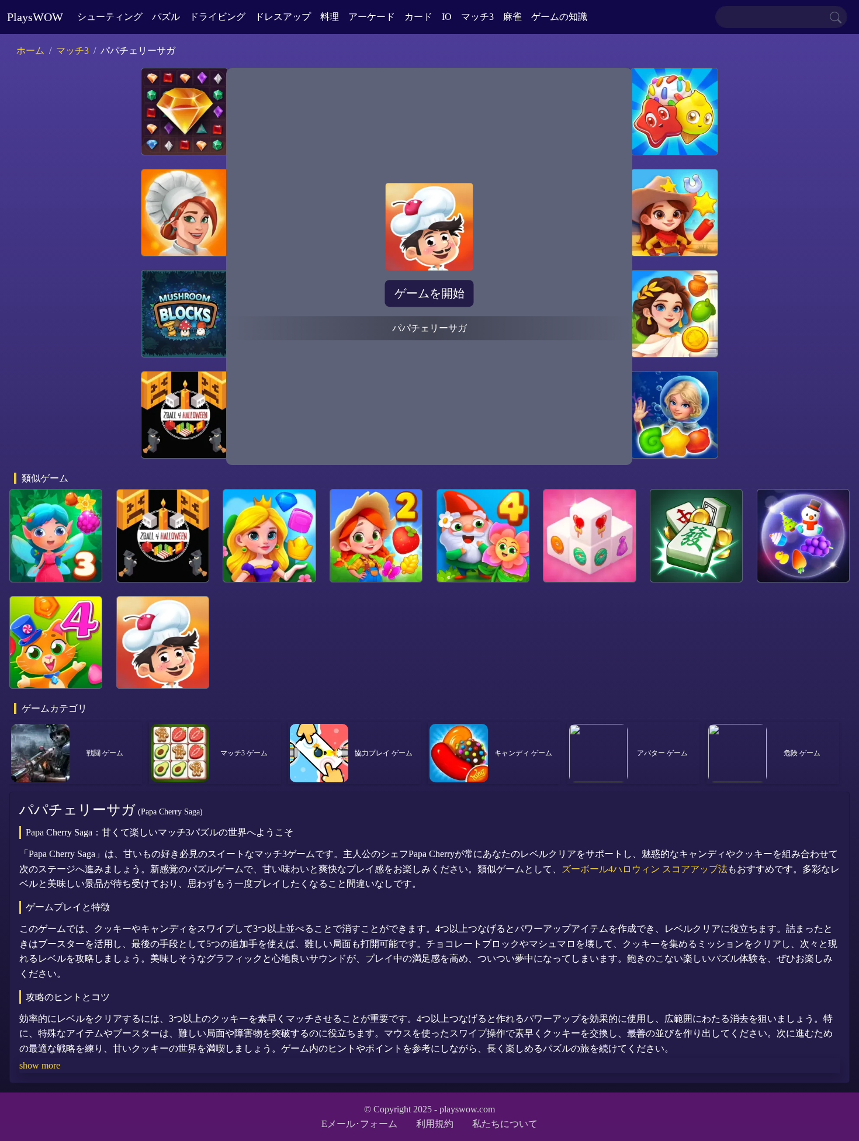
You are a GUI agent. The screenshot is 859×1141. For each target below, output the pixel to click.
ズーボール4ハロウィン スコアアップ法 (645, 869)
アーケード (371, 17)
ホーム (30, 51)
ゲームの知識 (559, 17)
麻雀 (512, 17)
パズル (166, 17)
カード (418, 17)
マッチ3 (477, 17)
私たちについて (505, 1124)
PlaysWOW (35, 17)
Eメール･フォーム (359, 1124)
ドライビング (217, 17)
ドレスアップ (283, 17)
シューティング (110, 17)
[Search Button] (835, 17)
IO (447, 17)
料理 (329, 17)
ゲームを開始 (429, 293)
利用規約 (434, 1124)
